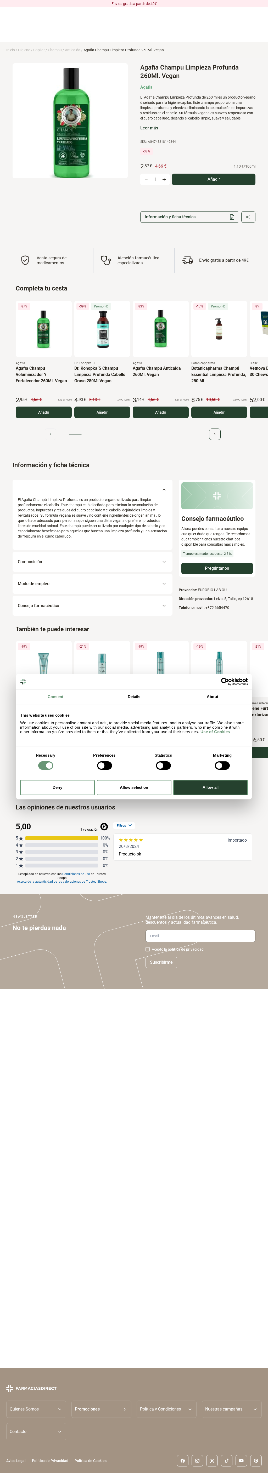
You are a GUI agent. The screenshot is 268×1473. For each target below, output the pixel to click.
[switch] (104, 765)
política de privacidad (186, 949)
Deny (57, 787)
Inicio (10, 50)
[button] (101, 1409)
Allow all (211, 787)
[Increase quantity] (164, 179)
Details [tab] (134, 696)
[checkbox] (148, 949)
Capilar (39, 50)
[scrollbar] (133, 435)
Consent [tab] (55, 696)
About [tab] (212, 696)
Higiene (24, 50)
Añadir (43, 412)
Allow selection (134, 787)
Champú (55, 50)
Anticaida (72, 50)
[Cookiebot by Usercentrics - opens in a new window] (225, 682)
